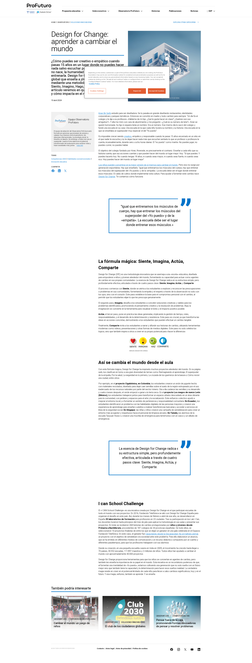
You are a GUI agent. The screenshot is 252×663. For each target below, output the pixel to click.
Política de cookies (140, 648)
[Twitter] (65, 170)
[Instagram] (178, 649)
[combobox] (186, 22)
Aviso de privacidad (123, 648)
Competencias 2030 (58, 159)
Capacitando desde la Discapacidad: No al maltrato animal (171, 534)
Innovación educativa (59, 162)
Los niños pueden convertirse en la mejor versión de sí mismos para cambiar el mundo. (138, 165)
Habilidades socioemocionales (79, 159)
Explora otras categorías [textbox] (184, 22)
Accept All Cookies (156, 91)
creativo (128, 136)
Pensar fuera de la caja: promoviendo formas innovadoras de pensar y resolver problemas (176, 623)
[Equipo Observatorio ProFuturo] (60, 121)
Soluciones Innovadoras (81, 22)
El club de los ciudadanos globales (125, 626)
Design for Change (106, 176)
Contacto (100, 648)
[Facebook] (53, 170)
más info (80, 145)
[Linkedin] (59, 170)
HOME (53, 22)
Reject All (137, 91)
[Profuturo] (39, 8)
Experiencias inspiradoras (82, 619)
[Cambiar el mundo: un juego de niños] (74, 613)
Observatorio (63, 22)
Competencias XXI (180, 616)
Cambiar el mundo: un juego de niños (72, 625)
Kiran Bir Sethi (104, 113)
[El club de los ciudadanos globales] (126, 613)
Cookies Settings (97, 91)
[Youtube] (192, 649)
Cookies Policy (94, 84)
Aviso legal (110, 648)
